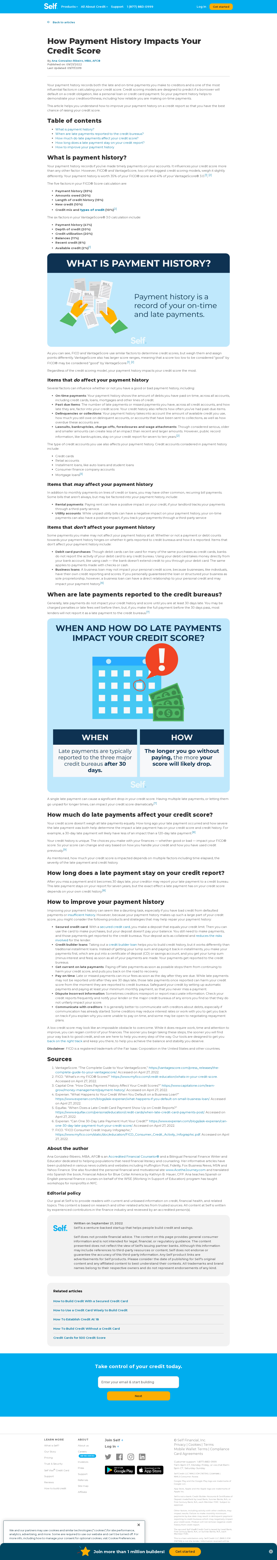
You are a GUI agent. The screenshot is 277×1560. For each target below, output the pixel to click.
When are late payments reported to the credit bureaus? (99, 134)
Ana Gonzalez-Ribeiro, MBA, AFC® (76, 60)
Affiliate (82, 1491)
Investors (83, 1461)
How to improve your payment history (84, 147)
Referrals (83, 1480)
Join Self (113, 1440)
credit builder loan (123, 945)
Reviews (49, 1482)
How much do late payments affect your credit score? (96, 138)
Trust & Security (53, 1463)
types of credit (92, 210)
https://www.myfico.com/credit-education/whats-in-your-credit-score (164, 1077)
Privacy (180, 1445)
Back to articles (64, 22)
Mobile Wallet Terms (190, 1449)
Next (138, 1396)
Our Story (50, 1451)
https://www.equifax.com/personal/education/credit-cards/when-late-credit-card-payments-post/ (129, 1112)
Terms (208, 1445)
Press (81, 1467)
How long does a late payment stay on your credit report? (100, 143)
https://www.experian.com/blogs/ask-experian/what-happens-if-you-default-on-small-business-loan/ (132, 1099)
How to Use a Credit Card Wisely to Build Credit (90, 1310)
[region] (74, 1538)
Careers (82, 1451)
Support (117, 6)
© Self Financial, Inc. (190, 1440)
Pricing (48, 1457)
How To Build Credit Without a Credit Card (86, 1328)
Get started (221, 6)
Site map (83, 1485)
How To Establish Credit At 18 (76, 1319)
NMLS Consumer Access (186, 1476)
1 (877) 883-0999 (140, 6)
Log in (111, 1446)
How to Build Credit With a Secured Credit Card (90, 1301)
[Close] (138, 1524)
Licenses (214, 1473)
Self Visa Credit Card (56, 1470)
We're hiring (87, 1456)
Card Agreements (188, 1454)
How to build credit (55, 1488)
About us (83, 1445)
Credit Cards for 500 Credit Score (79, 1338)
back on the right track (64, 1041)
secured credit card (115, 927)
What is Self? (51, 1445)
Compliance (219, 1449)
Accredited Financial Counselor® (133, 1156)
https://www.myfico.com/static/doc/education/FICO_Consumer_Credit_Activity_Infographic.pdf (127, 1134)
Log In (201, 6)
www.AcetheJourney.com (186, 1170)
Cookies (194, 1445)
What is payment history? (74, 129)
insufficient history (81, 915)
